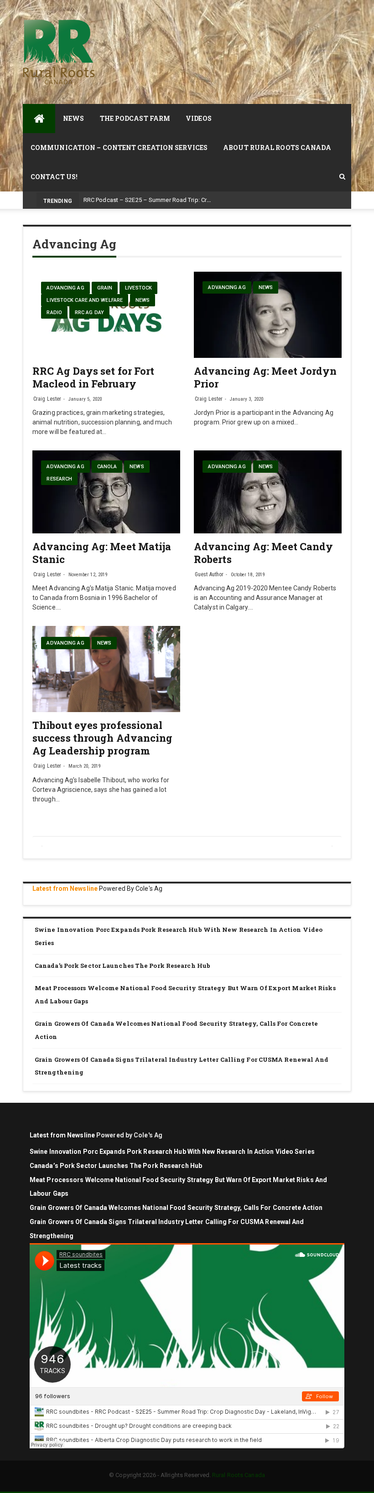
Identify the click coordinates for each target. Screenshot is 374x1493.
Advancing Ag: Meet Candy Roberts (263, 553)
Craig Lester (47, 399)
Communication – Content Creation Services (119, 147)
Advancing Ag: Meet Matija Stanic (101, 553)
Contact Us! (54, 176)
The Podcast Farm (135, 118)
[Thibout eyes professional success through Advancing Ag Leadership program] (106, 669)
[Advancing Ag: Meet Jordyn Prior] (268, 315)
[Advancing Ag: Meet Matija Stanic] (106, 491)
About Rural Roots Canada (277, 147)
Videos (199, 118)
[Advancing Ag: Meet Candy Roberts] (268, 491)
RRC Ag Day (89, 312)
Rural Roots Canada (238, 1475)
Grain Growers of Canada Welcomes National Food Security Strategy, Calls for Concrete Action (176, 1030)
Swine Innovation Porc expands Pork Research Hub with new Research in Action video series (178, 936)
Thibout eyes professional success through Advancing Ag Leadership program (102, 737)
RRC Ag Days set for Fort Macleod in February (93, 377)
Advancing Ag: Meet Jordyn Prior (265, 377)
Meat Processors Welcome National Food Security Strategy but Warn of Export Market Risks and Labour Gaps (185, 994)
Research (59, 479)
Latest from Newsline (65, 888)
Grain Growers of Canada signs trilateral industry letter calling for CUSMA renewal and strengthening (182, 1066)
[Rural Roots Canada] (39, 118)
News (73, 118)
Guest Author (209, 574)
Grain (105, 288)
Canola (107, 467)
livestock (138, 288)
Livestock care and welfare (85, 300)
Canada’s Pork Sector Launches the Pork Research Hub (122, 965)
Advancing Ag (65, 288)
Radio (54, 312)
